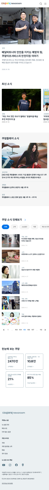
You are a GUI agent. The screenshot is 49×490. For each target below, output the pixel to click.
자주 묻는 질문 (6, 432)
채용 (3, 450)
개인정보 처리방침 (7, 483)
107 (32, 330)
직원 (34, 227)
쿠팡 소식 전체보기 (12, 219)
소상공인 (24, 227)
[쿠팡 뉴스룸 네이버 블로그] (23, 465)
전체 (5, 227)
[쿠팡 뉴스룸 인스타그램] (10, 465)
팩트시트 (4, 428)
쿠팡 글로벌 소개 (7, 446)
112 (41, 330)
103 (16, 330)
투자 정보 (5, 453)
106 (28, 330)
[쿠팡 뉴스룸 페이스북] (16, 465)
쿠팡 (3, 443)
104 (20, 330)
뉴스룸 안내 (5, 425)
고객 (14, 227)
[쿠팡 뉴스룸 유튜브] (3, 465)
